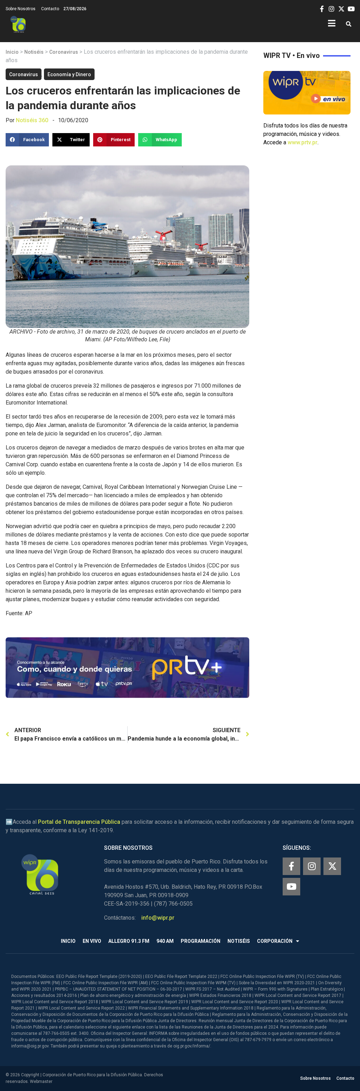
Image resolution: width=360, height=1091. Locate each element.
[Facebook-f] (291, 866)
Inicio (12, 52)
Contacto (50, 8)
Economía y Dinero (69, 74)
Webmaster (41, 1081)
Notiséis (34, 52)
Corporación (274, 941)
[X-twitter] (332, 866)
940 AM (165, 941)
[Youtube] (291, 886)
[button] (348, 24)
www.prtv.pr (302, 142)
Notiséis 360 (32, 120)
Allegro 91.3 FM (128, 941)
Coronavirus (63, 52)
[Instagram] (312, 866)
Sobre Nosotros (21, 8)
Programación (200, 941)
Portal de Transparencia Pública (79, 822)
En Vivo (92, 941)
